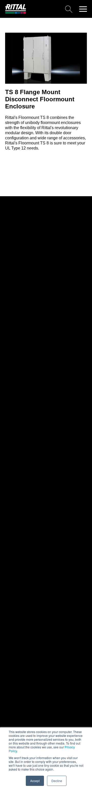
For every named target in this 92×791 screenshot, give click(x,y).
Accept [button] (35, 780)
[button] (83, 9)
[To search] (51, 9)
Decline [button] (56, 780)
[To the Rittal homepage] (15, 12)
